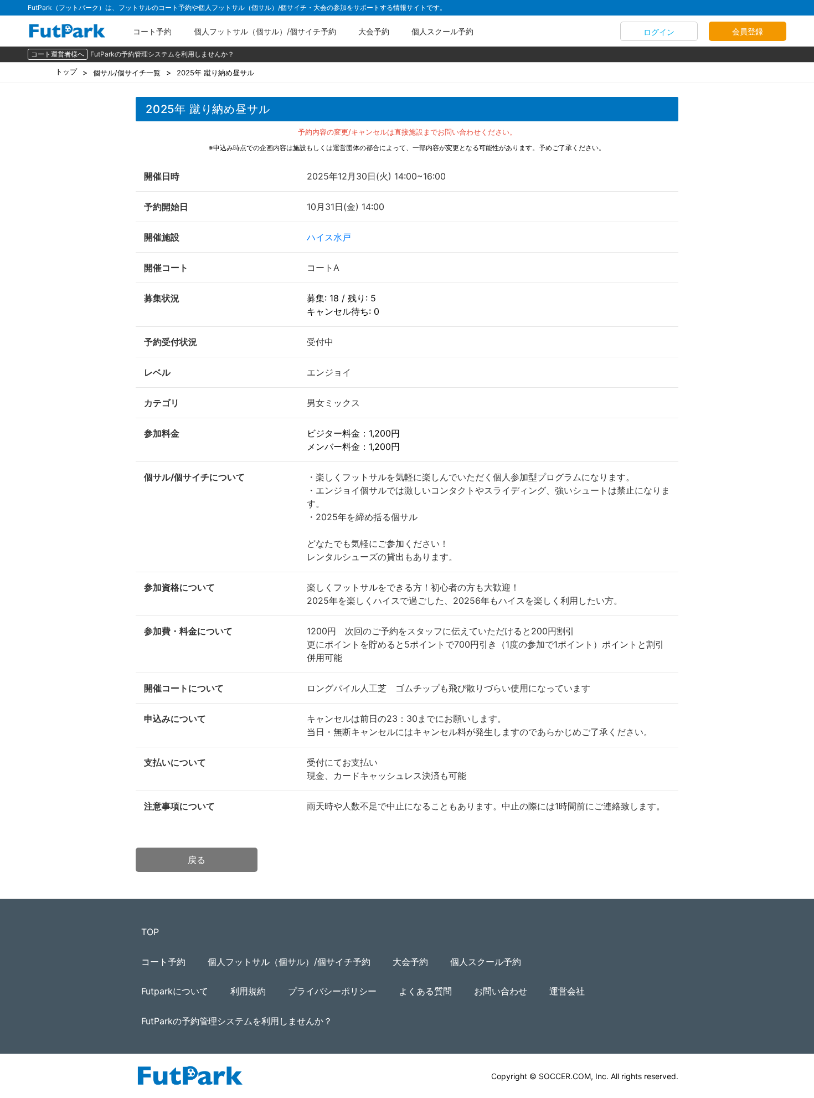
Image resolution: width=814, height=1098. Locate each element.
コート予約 (152, 31)
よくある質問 (425, 991)
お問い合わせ (500, 991)
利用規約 (248, 991)
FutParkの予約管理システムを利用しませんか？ (162, 54)
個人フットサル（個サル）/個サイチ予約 (265, 31)
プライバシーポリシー (332, 991)
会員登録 (747, 31)
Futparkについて (174, 991)
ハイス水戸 (329, 237)
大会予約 (373, 31)
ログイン (658, 32)
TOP (150, 931)
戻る (196, 859)
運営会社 (567, 991)
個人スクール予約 (442, 31)
